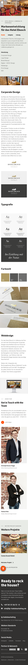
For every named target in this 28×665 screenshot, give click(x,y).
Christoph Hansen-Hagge (8, 465)
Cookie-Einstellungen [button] (21, 659)
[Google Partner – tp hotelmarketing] (18, 649)
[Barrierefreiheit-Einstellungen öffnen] (3, 568)
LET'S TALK (8, 422)
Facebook (18, 641)
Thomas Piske (5, 511)
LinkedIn (11, 641)
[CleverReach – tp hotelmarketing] (4, 649)
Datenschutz (11, 659)
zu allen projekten (11, 567)
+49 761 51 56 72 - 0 (11, 604)
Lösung (18, 35)
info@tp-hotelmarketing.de (15, 608)
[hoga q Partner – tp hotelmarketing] (22, 649)
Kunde (3, 35)
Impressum (3, 659)
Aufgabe (10, 35)
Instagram (4, 641)
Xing (24, 641)
